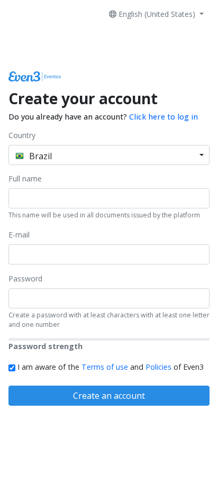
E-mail (19, 235)
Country (21, 135)
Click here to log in (163, 117)
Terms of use (104, 367)
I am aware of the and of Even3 (109, 367)
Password (25, 278)
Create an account (109, 395)
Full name (25, 178)
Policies (158, 367)
